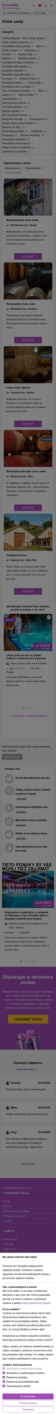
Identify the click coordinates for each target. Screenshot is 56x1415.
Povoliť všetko (28, 1396)
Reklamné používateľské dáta (22, 1381)
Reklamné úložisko (16, 1377)
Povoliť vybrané (28, 1403)
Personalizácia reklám (18, 1386)
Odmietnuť (28, 1409)
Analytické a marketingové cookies (25, 1373)
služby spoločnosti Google (36, 1303)
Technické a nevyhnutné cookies (24, 1368)
